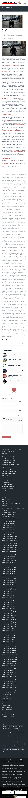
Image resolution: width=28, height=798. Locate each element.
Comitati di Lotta (5, 35)
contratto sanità (22, 191)
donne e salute (17, 213)
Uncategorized (5, 490)
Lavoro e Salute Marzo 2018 (8, 630)
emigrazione (17, 218)
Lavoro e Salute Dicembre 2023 (9, 543)
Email (20, 406)
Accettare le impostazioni (8, 792)
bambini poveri (12, 184)
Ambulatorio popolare (21, 180)
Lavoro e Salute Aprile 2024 (8, 532)
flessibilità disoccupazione (7, 224)
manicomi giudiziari (6, 254)
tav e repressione (10, 327)
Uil (5, 333)
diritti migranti (11, 206)
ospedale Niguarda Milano (15, 273)
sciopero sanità (15, 311)
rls (22, 294)
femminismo (20, 222)
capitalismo (20, 186)
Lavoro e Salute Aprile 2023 (8, 531)
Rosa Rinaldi (14, 295)
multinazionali (21, 266)
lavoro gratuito (21, 246)
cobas (24, 189)
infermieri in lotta (17, 235)
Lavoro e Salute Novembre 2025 (9, 661)
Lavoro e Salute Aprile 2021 (8, 527)
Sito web (20, 410)
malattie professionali (6, 253)
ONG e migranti (19, 269)
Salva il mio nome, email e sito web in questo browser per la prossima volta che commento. (12, 415)
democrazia (21, 202)
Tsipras (9, 332)
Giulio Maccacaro (14, 231)
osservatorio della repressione (13, 278)
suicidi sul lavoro (15, 324)
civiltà (21, 189)
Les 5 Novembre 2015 (7, 694)
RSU (25, 295)
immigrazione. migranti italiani (12, 234)
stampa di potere (14, 320)
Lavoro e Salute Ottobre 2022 (9, 667)
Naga (3, 267)
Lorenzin (21, 250)
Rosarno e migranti (20, 295)
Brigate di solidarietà (14, 186)
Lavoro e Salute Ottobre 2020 (9, 663)
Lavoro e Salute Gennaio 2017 (9, 562)
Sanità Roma (4, 307)
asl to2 (3, 183)
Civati (19, 189)
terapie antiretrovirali (14, 329)
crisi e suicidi (23, 197)
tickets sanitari (12, 330)
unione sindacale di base (11, 333)
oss (7, 276)
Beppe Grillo (22, 184)
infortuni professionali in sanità (11, 240)
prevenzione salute (18, 283)
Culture (16, 202)
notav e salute (21, 267)
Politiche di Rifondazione (19, 37)
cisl (10, 189)
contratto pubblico (14, 191)
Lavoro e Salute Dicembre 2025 (9, 547)
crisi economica (5, 199)
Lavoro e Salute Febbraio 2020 (9, 549)
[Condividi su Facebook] (5, 344)
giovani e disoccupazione (19, 229)
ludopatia (13, 251)
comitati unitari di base (13, 190)
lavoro (12, 244)
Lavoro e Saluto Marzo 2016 (8, 692)
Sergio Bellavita (5, 313)
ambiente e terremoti (12, 180)
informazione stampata (6, 238)
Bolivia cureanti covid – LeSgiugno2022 (11, 503)
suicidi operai (9, 324)
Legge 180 (7, 248)
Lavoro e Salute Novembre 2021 (9, 654)
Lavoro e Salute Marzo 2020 (8, 634)
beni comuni (17, 184)
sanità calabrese (17, 300)
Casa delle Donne (22, 187)
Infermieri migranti (8, 237)
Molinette (4, 263)
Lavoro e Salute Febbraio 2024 (9, 556)
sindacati (20, 316)
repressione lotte (21, 289)
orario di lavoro (16, 270)
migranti (14, 260)
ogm (15, 269)
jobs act (3, 243)
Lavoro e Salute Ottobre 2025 (9, 672)
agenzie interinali (16, 174)
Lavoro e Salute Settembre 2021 (9, 683)
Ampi (3, 181)
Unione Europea (21, 749)
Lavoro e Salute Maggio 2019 (9, 615)
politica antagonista (12, 281)
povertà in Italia (11, 282)
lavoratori (13, 243)
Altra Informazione (17, 33)
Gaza (3, 732)
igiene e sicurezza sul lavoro (19, 232)
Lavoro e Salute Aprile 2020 (8, 525)
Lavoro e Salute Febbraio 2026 (9, 560)
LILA (18, 250)
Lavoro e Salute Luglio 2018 (8, 595)
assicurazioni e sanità (9, 183)
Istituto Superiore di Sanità (15, 241)
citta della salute (14, 189)
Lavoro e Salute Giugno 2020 (9, 580)
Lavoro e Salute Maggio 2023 (9, 623)
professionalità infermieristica (7, 285)
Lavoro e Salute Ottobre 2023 (9, 668)
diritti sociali (22, 206)
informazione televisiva (15, 238)
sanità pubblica (14, 305)
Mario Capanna (8, 256)
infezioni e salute (16, 237)
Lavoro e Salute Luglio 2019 (8, 597)
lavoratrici (17, 243)
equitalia (15, 219)
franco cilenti (21, 224)
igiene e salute (11, 232)
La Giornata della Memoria (8, 518)
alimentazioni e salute (17, 175)
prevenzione (12, 283)
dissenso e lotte (8, 212)
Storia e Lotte (10, 321)
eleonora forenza (12, 216)
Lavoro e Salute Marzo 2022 (8, 637)
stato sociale (20, 320)
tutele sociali (14, 749)
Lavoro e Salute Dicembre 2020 (9, 538)
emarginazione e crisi (20, 216)
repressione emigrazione (13, 289)
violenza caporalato (6, 335)
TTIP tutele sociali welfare (18, 332)
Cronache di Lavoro (11, 35)
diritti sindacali (17, 206)
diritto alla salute (5, 208)
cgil (8, 189)
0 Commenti (10, 33)
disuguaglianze (14, 212)
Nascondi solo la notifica (21, 792)
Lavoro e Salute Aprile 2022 (8, 529)
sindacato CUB (16, 317)
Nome (20, 401)
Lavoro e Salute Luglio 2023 (8, 604)
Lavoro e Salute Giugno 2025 (9, 589)
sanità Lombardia (20, 304)
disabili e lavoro (15, 208)
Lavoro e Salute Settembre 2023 (9, 687)
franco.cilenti (11, 38)
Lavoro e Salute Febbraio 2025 (9, 558)
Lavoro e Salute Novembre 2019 (9, 650)
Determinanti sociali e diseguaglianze (16, 203)
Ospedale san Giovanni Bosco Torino (15, 275)
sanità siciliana (16, 307)
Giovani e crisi (11, 229)
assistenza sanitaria (17, 183)
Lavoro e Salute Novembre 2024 (9, 659)
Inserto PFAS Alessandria (8, 514)
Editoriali (4, 507)
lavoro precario (10, 247)
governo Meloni (5, 734)
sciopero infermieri (8, 311)
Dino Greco (11, 205)
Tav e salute (16, 327)
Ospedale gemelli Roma (15, 272)
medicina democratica (21, 259)
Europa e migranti (20, 219)
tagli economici (5, 326)
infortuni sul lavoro (20, 240)
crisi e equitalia (13, 196)
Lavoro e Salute (5, 246)
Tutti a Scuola (16, 160)
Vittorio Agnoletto (5, 336)
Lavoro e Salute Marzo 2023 (8, 639)
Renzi (7, 289)
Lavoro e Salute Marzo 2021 (8, 635)
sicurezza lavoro (6, 488)
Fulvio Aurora (4, 225)
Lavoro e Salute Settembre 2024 (9, 689)
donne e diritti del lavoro (9, 213)
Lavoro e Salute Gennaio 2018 (9, 564)
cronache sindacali (6, 477)
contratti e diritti (8, 191)
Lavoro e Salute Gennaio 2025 (9, 577)
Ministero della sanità (13, 262)
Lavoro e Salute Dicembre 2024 (9, 545)
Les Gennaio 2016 (6, 698)
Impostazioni (14, 795)
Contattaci (4, 505)
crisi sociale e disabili (17, 199)
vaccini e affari (21, 333)
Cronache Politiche (19, 35)
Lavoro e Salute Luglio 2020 (8, 599)
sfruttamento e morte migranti (17, 314)
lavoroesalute (15, 247)
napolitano (7, 267)
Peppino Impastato (6, 703)
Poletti (7, 281)
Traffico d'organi (18, 330)
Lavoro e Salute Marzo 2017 (8, 628)
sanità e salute (4, 38)
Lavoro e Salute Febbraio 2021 (9, 551)
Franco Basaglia (15, 224)
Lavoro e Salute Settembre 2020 (9, 681)
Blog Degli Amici (6, 501)
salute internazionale (10, 298)
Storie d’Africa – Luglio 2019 (8, 714)
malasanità (22, 251)
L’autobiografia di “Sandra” (8, 516)
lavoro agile (15, 244)
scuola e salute (21, 311)
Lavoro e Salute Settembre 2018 (9, 678)
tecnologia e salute (5, 329)
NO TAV (16, 267)
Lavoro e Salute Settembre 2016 (9, 674)
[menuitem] (21, 3)
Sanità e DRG (19, 301)
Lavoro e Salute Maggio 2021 (9, 619)
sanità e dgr (14, 301)
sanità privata (8, 305)
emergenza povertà (10, 218)
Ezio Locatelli (11, 221)
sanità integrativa (16, 745)
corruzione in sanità (14, 193)
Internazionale (5, 479)
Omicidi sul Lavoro (6, 702)
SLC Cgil (9, 320)
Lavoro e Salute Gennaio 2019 (9, 566)
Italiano (18, 796)
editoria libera (21, 215)
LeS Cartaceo (5, 696)
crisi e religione (12, 197)
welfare (10, 336)
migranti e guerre (19, 260)
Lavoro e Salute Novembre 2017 (9, 646)
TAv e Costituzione (16, 326)
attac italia (23, 183)
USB (17, 333)
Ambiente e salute (20, 178)
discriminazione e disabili (7, 210)
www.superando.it (10, 170)
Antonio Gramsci (6, 499)
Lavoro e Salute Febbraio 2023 (9, 554)
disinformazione (15, 210)
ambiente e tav (5, 180)
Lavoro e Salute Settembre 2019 (9, 679)
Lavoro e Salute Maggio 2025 (9, 626)
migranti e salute (5, 262)
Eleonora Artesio (5, 216)
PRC (15, 282)
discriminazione (17, 209)
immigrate (4, 234)
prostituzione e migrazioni (19, 285)
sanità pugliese (21, 305)
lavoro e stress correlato (13, 246)
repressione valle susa (6, 291)
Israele (13, 736)
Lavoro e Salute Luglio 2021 (8, 600)
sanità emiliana (13, 302)
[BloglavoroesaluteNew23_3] (11, 3)
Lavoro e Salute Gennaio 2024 (9, 575)
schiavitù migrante (17, 310)
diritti (24, 205)
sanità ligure (13, 304)
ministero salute (20, 262)
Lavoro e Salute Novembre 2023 (9, 657)
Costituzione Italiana (6, 196)
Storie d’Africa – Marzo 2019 (8, 716)
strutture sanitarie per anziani (7, 323)
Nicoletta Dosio (12, 267)
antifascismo (6, 181)
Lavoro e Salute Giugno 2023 (9, 586)
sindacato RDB (11, 319)
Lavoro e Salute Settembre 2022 (9, 685)
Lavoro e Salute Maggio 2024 (9, 624)
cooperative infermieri (6, 193)
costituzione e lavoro (12, 194)
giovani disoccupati (10, 228)
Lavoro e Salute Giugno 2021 (9, 582)
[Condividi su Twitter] (11, 344)
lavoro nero (4, 247)
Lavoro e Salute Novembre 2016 (9, 645)
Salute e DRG (12, 297)
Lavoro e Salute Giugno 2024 (9, 588)
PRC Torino (19, 282)
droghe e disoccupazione (13, 215)
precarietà (8, 283)
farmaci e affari (20, 221)
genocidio (7, 732)
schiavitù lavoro (11, 310)
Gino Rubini (19, 225)
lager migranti (8, 243)
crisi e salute (17, 197)
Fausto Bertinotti (8, 222)
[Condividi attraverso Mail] (23, 344)
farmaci (15, 221)
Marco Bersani (12, 254)
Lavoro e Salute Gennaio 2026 (9, 578)
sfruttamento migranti (6, 316)
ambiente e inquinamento (12, 178)
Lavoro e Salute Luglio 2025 (8, 608)
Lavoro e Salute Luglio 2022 (8, 602)
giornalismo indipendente (17, 227)
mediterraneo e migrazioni (7, 260)
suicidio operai (21, 324)
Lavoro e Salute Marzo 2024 (8, 641)
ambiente (19, 177)
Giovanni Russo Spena (6, 231)
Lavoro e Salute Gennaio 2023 (9, 573)
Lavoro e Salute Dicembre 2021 (9, 540)
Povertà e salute (5, 282)
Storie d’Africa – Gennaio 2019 (9, 713)
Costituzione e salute (20, 194)
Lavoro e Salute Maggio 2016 (9, 610)
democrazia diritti (5, 203)
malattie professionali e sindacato (17, 253)
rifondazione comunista (10, 292)
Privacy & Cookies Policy (8, 707)
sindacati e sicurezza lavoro (7, 317)
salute (3, 297)
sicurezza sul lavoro (14, 316)
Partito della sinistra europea (7, 279)
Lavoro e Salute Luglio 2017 (8, 593)
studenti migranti (17, 323)
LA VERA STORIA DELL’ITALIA (8, 521)
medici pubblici (5, 259)
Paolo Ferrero (21, 278)
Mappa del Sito (5, 700)
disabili (10, 208)
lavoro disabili (21, 244)
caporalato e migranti (6, 187)
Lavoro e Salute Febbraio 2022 (9, 553)
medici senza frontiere (12, 259)
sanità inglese (18, 302)
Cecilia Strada (4, 189)
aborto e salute (10, 174)
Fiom (24, 222)
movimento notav (5, 266)
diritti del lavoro (5, 206)
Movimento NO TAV (18, 265)
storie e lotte (15, 321)
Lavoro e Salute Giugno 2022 (9, 584)
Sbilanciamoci (4, 310)
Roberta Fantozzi (8, 295)
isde (8, 241)
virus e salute (21, 335)
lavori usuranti (7, 244)
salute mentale (17, 298)
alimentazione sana (9, 175)
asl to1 (23, 181)
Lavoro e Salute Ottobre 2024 (9, 670)
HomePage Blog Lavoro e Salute (9, 512)
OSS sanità (11, 276)
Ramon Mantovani (15, 286)
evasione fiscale (5, 221)
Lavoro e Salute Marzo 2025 (8, 643)
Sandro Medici (8, 300)
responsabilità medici (15, 291)
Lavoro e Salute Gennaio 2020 (9, 567)
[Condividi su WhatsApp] (17, 344)
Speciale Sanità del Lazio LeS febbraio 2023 (12, 711)
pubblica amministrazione (7, 286)
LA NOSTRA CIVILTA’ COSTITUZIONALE (11, 520)
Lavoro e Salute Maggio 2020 (9, 617)
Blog (22, 33)
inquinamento (4, 241)
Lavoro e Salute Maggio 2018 (9, 613)
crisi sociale (10, 199)
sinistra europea (18, 319)
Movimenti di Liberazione (8, 471)
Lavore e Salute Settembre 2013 (9, 523)
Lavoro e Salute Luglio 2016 (8, 591)
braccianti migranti (5, 186)
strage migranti (21, 321)
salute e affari (7, 297)
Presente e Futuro (6, 705)
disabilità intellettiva (9, 209)
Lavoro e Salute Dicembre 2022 (9, 542)
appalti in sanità (19, 181)
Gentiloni (15, 225)
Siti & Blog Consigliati (7, 709)
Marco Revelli (18, 254)
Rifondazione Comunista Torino (16, 294)
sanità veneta (19, 308)
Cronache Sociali (12, 37)
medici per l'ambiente (20, 257)
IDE (7, 232)
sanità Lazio (9, 304)
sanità (13, 300)
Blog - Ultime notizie (7, 7)
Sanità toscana (9, 308)
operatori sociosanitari (8, 270)
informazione (21, 237)
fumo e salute (10, 225)
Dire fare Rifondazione (18, 205)
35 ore (5, 174)
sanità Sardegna (10, 307)
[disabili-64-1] (12, 21)
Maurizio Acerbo (19, 256)
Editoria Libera (5, 469)
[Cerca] (21, 3)
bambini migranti (5, 184)
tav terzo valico (22, 327)
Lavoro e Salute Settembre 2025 (9, 691)
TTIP (12, 332)
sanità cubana (8, 301)
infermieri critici (11, 235)
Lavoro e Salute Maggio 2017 (9, 611)
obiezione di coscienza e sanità (8, 269)
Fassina (3, 222)
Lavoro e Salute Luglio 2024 (8, 606)
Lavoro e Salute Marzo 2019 (8, 632)
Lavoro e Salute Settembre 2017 (9, 676)
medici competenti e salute (10, 257)
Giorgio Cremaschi (8, 227)
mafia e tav (17, 251)
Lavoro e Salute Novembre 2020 (9, 652)
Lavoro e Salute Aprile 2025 (8, 534)
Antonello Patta (12, 181)
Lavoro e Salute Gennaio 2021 (9, 569)
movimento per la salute (13, 266)
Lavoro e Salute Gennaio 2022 (9, 571)
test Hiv (7, 330)
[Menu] (24, 3)
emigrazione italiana (9, 219)
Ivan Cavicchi (22, 241)
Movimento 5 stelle (10, 265)
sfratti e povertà (8, 314)
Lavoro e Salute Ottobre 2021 (9, 665)
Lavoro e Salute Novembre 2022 (9, 656)
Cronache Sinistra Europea (8, 464)
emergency (4, 218)
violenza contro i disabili (14, 335)
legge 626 (16, 248)
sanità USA (15, 308)
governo (19, 231)
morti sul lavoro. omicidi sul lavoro (12, 263)
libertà (19, 248)
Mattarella (13, 256)
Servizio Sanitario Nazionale (13, 313)
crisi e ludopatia (19, 196)
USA (3, 751)
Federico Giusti (15, 222)
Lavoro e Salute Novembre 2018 (9, 648)
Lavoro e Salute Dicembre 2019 (9, 536)
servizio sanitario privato (8, 486)
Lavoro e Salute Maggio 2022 (9, 621)
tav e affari (10, 326)
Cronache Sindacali (5, 37)
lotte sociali (8, 251)
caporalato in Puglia (14, 187)
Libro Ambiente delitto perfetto (11, 250)
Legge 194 (11, 248)
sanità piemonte (13, 747)
